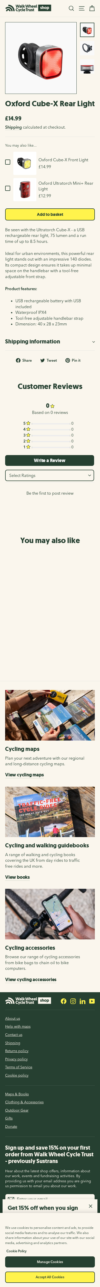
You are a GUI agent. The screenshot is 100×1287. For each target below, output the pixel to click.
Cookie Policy (16, 1251)
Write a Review (49, 460)
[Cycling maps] (50, 715)
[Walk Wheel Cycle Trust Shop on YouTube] (92, 1001)
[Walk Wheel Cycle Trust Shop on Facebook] (63, 1001)
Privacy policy (16, 1059)
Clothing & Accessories (24, 1102)
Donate (11, 1126)
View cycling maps (24, 775)
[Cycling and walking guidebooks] (50, 812)
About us (12, 1018)
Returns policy (16, 1051)
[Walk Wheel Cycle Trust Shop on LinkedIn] (82, 1001)
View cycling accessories (30, 980)
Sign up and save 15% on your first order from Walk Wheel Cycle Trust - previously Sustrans (49, 1154)
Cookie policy (16, 1075)
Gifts (9, 1118)
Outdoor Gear (16, 1110)
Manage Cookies (50, 1262)
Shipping (13, 127)
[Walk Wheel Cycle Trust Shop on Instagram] (73, 1001)
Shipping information (32, 341)
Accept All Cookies (50, 1277)
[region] (50, 1250)
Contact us (13, 1034)
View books (17, 877)
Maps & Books (17, 1094)
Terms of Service (18, 1067)
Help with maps (18, 1026)
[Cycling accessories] (50, 914)
